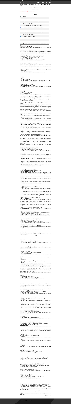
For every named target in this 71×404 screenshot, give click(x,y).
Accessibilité (21, 400)
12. (20, 36)
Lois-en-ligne (22, 2)
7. (20, 27)
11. (20, 34)
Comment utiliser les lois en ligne (40, 2)
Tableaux (50, 2)
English (50, 0)
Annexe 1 (21, 43)
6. (20, 25)
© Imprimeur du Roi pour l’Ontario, (24, 401)
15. (20, 41)
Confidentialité (25, 400)
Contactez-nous (30, 400)
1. (20, 16)
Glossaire (46, 2)
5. (20, 23)
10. (20, 32)
